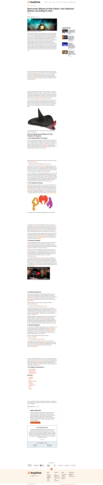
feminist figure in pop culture (38, 361)
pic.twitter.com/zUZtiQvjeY (32, 336)
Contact (48, 479)
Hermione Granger (30, 245)
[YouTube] (33, 476)
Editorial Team (49, 475)
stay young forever (36, 226)
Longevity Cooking (71, 476)
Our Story (48, 474)
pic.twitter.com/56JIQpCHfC (32, 303)
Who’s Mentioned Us (57, 477)
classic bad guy (45, 145)
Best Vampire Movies (33, 373)
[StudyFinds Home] (33, 2)
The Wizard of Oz (42, 167)
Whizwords (63, 478)
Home (28, 5)
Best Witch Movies (32, 371)
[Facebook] (34, 476)
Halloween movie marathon (40, 98)
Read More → (42, 439)
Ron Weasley (39, 259)
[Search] (75, 2)
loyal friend (36, 264)
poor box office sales (31, 190)
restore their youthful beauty (43, 235)
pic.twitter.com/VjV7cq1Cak (32, 161)
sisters (45, 191)
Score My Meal (56, 480)
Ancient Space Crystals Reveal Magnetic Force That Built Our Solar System (71, 38)
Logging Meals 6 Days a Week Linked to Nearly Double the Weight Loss (71, 53)
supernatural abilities (46, 317)
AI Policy (48, 480)
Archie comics (51, 329)
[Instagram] (31, 476)
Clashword (63, 475)
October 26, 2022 (47, 163)
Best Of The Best (33, 5)
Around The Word (64, 474)
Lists (55, 474)
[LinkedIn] (38, 476)
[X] (36, 476)
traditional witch (47, 142)
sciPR (55, 479)
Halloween (41, 92)
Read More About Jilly (35, 422)
